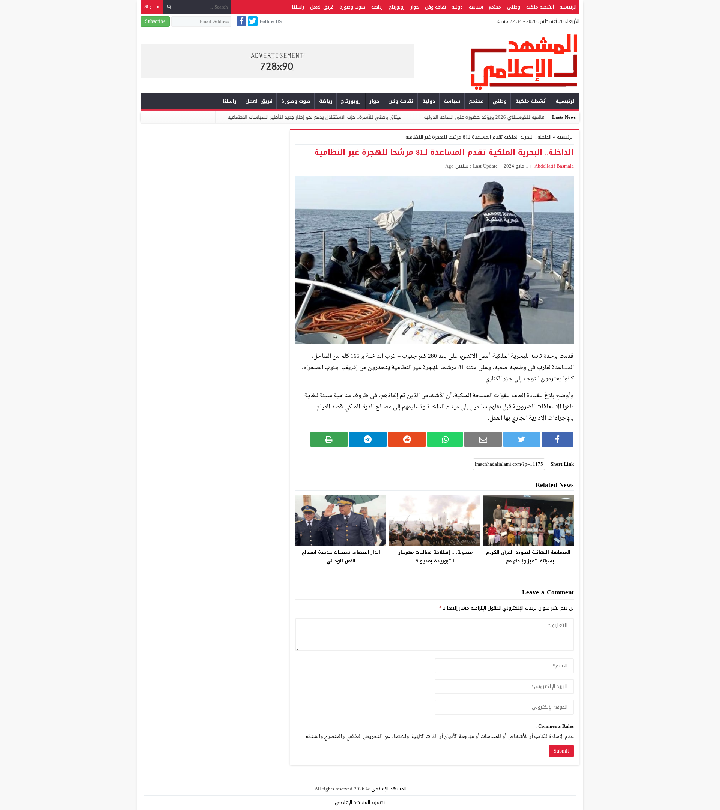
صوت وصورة (352, 7)
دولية (457, 7)
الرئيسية (568, 7)
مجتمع (495, 7)
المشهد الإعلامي (388, 789)
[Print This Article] (329, 439)
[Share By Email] (483, 439)
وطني (513, 7)
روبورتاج (396, 7)
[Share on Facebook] (557, 439)
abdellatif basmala (554, 166)
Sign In (151, 6)
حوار (415, 7)
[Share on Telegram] (368, 439)
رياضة (377, 7)
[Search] (169, 7)
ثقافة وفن (435, 7)
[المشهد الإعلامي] (496, 61)
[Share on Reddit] (407, 439)
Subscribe (155, 21)
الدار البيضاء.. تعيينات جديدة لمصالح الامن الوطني (341, 556)
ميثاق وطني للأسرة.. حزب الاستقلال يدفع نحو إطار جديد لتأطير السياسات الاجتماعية (359, 117)
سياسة (476, 7)
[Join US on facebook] (240, 21)
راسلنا (298, 7)
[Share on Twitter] (521, 439)
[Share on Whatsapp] (445, 439)
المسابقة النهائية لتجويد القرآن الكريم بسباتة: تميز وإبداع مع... (528, 556)
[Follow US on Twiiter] (252, 21)
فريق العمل (322, 7)
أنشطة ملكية (540, 7)
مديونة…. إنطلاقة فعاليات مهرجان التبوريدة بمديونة (434, 556)
